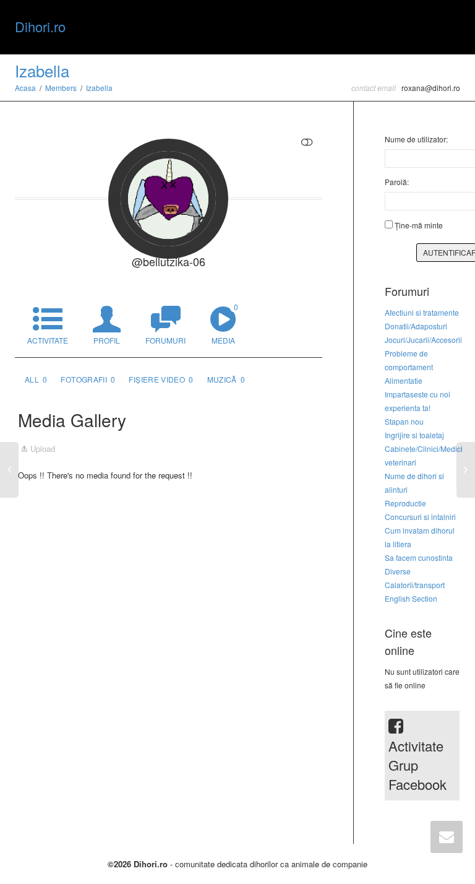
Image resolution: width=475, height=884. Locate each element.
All (36, 379)
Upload (42, 448)
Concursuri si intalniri (420, 516)
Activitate (47, 340)
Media (225, 323)
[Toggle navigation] (446, 25)
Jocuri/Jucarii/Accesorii (423, 339)
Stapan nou (404, 421)
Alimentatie (403, 380)
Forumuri (165, 340)
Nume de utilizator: (416, 139)
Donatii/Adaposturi (416, 326)
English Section (411, 598)
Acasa (25, 87)
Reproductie (405, 503)
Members (61, 87)
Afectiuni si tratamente (422, 312)
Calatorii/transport (415, 584)
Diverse (398, 571)
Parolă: (397, 181)
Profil (106, 340)
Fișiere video (161, 379)
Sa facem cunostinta (419, 557)
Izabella (42, 70)
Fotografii (88, 379)
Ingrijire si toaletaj (414, 435)
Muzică (226, 379)
